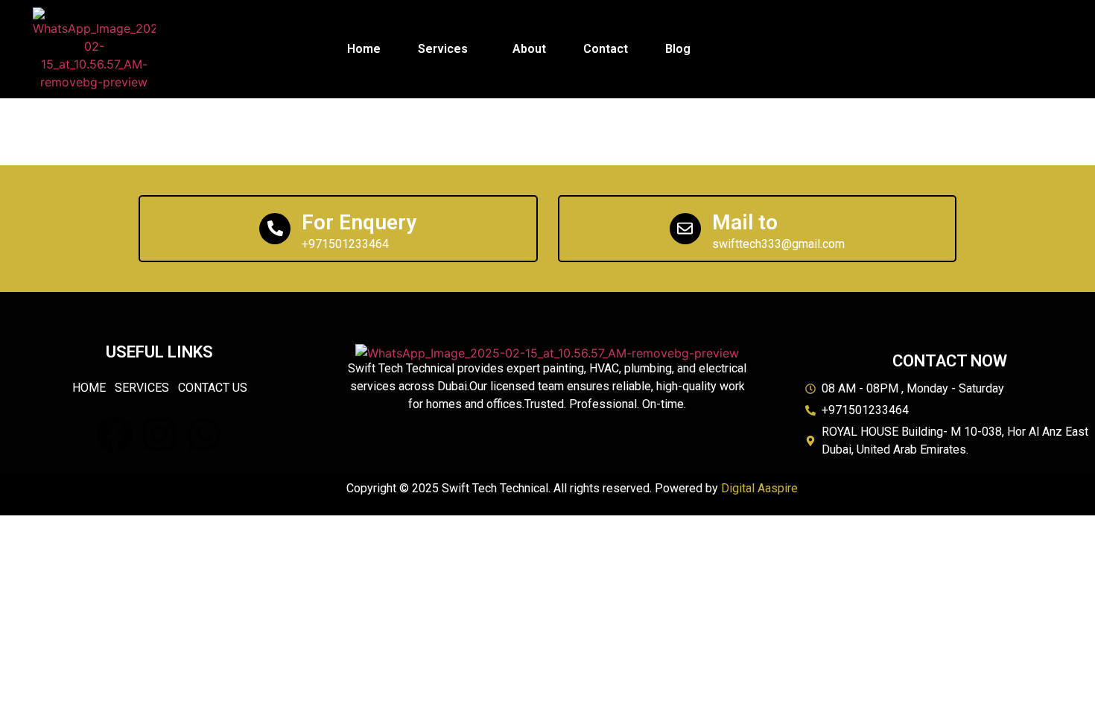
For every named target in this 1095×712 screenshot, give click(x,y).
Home (364, 49)
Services (443, 49)
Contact (605, 49)
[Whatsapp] (204, 434)
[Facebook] (114, 434)
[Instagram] (159, 434)
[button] (446, 49)
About (529, 49)
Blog (678, 49)
